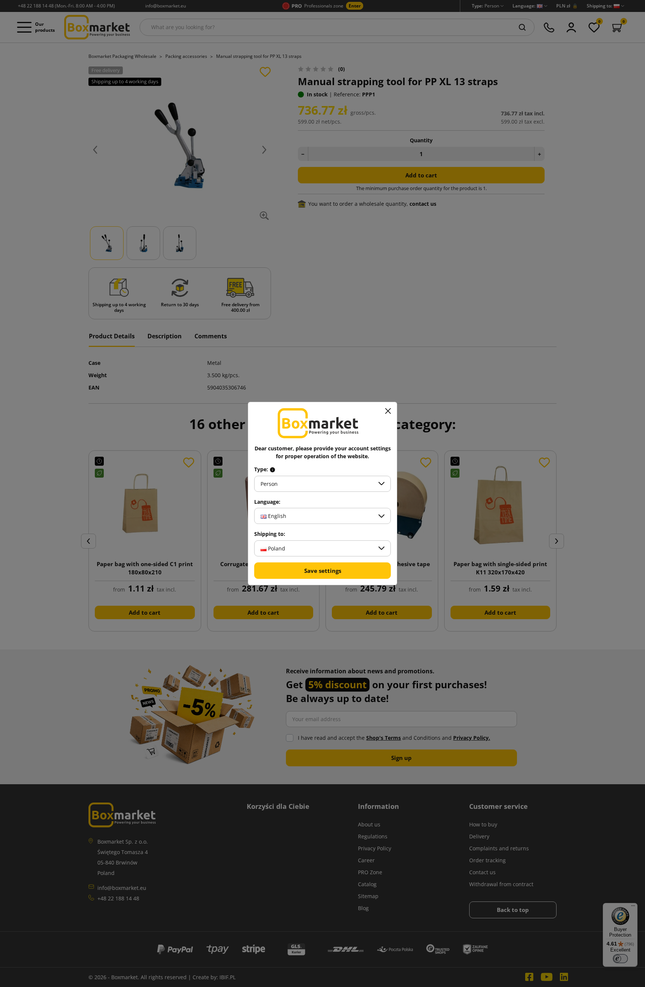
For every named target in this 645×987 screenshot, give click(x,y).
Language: (267, 502)
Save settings (322, 570)
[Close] (388, 411)
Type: (261, 469)
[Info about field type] (272, 469)
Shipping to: (269, 534)
